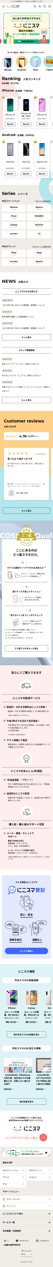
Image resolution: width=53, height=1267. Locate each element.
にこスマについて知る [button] (13, 1214)
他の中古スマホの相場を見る (26, 1034)
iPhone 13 (10, 115)
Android (32, 1177)
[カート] (50, 6)
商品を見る (10, 124)
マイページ (11, 1206)
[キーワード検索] (35, 6)
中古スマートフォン (11, 1170)
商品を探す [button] (8, 1162)
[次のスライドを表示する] (49, 28)
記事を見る (8, 1089)
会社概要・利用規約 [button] (12, 1231)
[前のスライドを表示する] (4, 28)
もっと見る (26, 337)
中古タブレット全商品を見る (42, 247)
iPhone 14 (42, 115)
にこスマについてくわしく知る (21, 1137)
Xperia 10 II (42, 162)
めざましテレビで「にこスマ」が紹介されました (21, 375)
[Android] (22, 62)
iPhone (6, 1177)
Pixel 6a (10, 162)
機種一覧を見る (11, 1022)
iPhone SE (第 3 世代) (26, 114)
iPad (5, 1184)
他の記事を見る (26, 1102)
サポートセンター (14, 1199)
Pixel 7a (26, 162)
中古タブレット (35, 1170)
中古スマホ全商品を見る (43, 201)
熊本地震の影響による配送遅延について (18, 317)
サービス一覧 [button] (9, 1222)
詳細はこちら (28, 780)
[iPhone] (8, 62)
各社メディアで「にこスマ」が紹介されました (20, 364)
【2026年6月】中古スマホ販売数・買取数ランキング (23, 328)
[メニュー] (3, 6)
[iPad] (35, 62)
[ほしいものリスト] (45, 6)
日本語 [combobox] (23, 1254)
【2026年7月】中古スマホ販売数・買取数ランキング (23, 305)
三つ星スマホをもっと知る (26, 648)
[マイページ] (40, 6)
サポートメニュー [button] (11, 1191)
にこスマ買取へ (26, 951)
